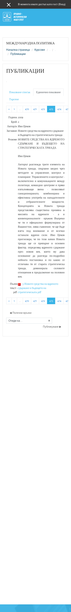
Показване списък (19, 92)
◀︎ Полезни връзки (20, 312)
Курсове (39, 50)
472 (43, 109)
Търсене (14, 99)
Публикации (18, 54)
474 (59, 109)
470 (27, 109)
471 (35, 109)
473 (52, 109)
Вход (62, 4)
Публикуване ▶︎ (52, 326)
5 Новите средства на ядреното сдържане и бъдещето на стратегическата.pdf (38, 288)
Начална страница (18, 50)
